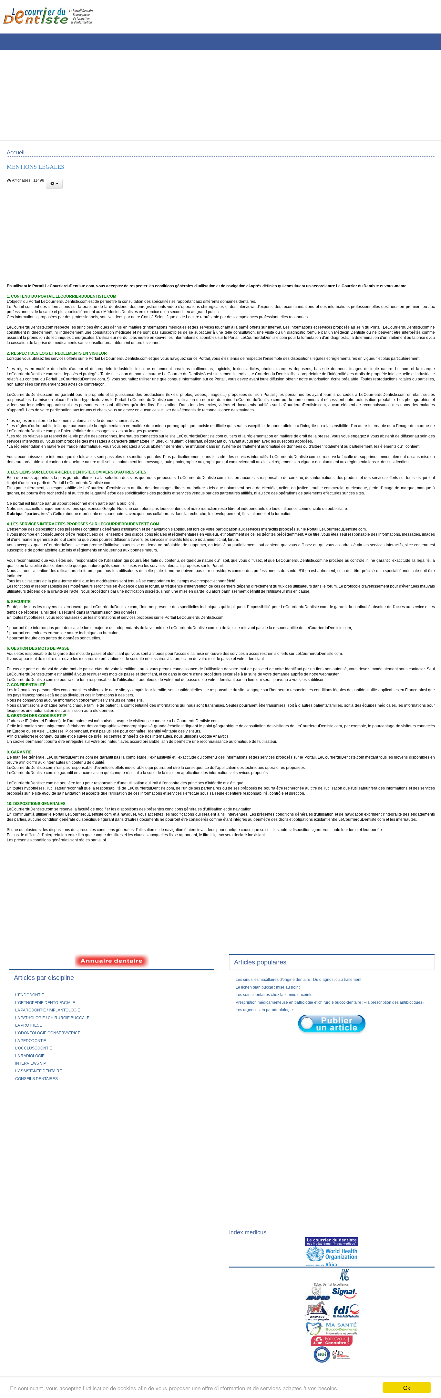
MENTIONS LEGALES (40, 170)
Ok (406, 1388)
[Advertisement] (195, 95)
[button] (54, 188)
